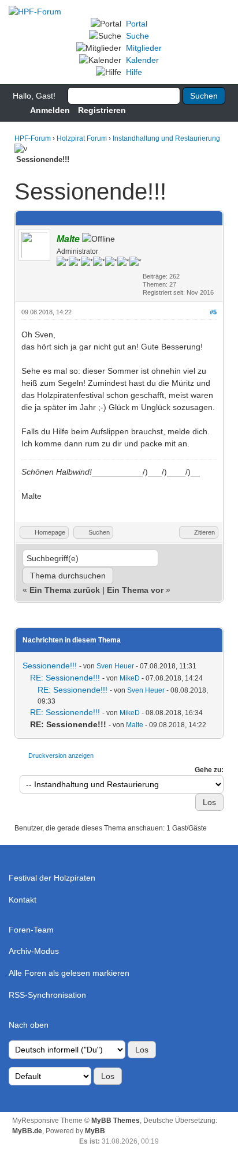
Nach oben (29, 1024)
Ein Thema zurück (64, 590)
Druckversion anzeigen (61, 755)
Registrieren (102, 110)
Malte (134, 725)
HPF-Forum (32, 138)
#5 (213, 312)
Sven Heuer (115, 666)
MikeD (130, 678)
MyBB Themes (115, 1121)
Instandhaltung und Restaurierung (166, 138)
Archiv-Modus (34, 951)
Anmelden (50, 110)
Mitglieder (144, 47)
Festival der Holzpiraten (52, 877)
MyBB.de (27, 1131)
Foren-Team (31, 929)
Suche (137, 35)
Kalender (142, 60)
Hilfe (134, 72)
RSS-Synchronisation (47, 994)
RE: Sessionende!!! (65, 677)
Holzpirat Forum (82, 138)
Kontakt (22, 899)
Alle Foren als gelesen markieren (69, 973)
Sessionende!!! (50, 665)
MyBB (95, 1131)
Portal (136, 23)
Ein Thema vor (135, 590)
